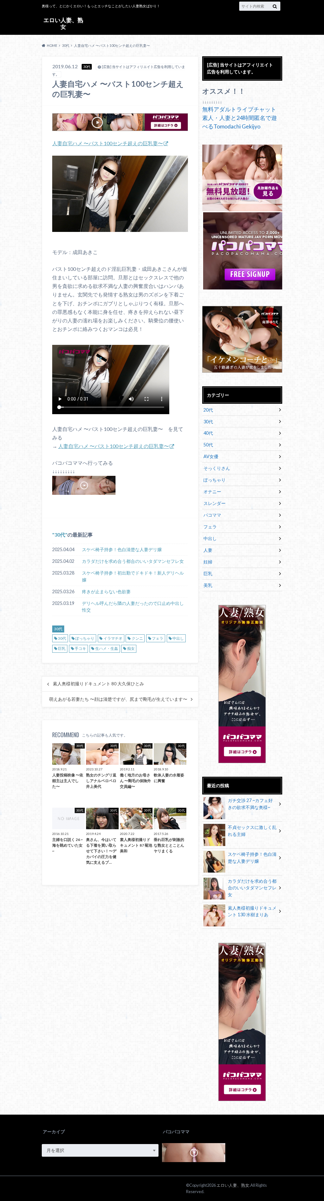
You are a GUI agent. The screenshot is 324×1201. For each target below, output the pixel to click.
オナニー (212, 491)
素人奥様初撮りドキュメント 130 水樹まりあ (252, 911)
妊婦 (207, 561)
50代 (208, 444)
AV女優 (210, 456)
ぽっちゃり (84, 638)
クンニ (137, 638)
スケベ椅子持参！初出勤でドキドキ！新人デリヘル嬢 (133, 576)
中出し (178, 638)
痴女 (131, 648)
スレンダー (214, 503)
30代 (59, 535)
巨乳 (61, 648)
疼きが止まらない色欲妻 (106, 591)
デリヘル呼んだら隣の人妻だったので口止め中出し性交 (133, 606)
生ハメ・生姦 (106, 648)
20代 (208, 410)
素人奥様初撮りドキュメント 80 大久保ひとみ (98, 683)
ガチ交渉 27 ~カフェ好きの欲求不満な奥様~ (250, 804)
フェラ (157, 638)
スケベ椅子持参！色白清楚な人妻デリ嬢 (122, 549)
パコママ (212, 515)
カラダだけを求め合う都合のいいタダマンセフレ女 (133, 561)
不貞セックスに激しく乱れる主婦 (252, 831)
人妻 (207, 550)
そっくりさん (216, 468)
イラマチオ (112, 638)
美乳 (207, 585)
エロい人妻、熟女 (63, 23)
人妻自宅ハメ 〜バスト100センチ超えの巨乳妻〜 (107, 143)
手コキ (80, 648)
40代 (208, 433)
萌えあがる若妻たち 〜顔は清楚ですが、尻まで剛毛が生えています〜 (118, 699)
